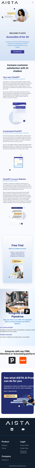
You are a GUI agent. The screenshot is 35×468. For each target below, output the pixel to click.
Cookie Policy (24, 448)
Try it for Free (17, 51)
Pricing (4, 448)
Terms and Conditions (23, 452)
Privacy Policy (24, 445)
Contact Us (5, 460)
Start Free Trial (10, 396)
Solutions (4, 445)
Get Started (17, 261)
